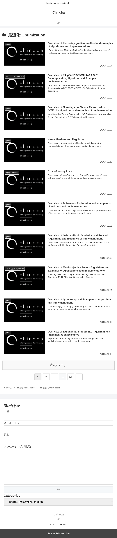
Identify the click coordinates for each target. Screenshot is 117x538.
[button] (108, 357)
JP (58, 519)
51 (70, 377)
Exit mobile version (59, 533)
